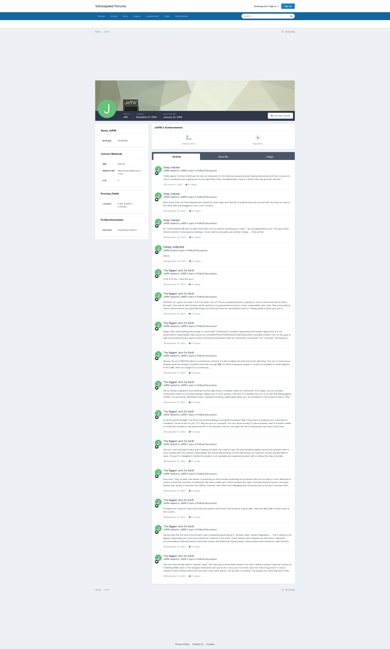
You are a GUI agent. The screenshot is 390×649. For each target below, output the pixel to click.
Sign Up (288, 6)
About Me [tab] (223, 156)
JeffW (166, 170)
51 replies (195, 284)
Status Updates (277, 16)
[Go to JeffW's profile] (158, 169)
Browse (101, 16)
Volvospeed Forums (110, 6)
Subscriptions (181, 16)
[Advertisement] (195, 59)
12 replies (192, 184)
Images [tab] (270, 156)
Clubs (167, 16)
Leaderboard (152, 16)
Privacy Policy (182, 644)
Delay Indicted (171, 167)
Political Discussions (207, 170)
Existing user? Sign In (265, 6)
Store (125, 16)
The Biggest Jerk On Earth (178, 270)
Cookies (210, 644)
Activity (114, 16)
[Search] (291, 16)
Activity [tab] (176, 156)
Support (137, 16)
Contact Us (197, 644)
